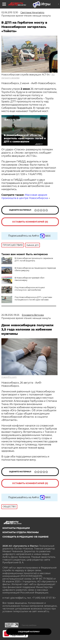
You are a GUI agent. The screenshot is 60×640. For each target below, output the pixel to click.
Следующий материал (29, 632)
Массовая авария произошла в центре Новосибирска (24, 196)
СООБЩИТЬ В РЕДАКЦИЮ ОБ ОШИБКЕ (25, 536)
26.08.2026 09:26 (10, 315)
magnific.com (9, 377)
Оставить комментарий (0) (30, 221)
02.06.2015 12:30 (9, 12)
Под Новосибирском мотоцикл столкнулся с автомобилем (30, 288)
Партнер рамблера (29, 625)
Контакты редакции (16, 528)
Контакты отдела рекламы (20, 532)
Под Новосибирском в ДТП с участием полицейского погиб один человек (33, 298)
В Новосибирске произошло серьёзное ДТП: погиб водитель (34, 259)
